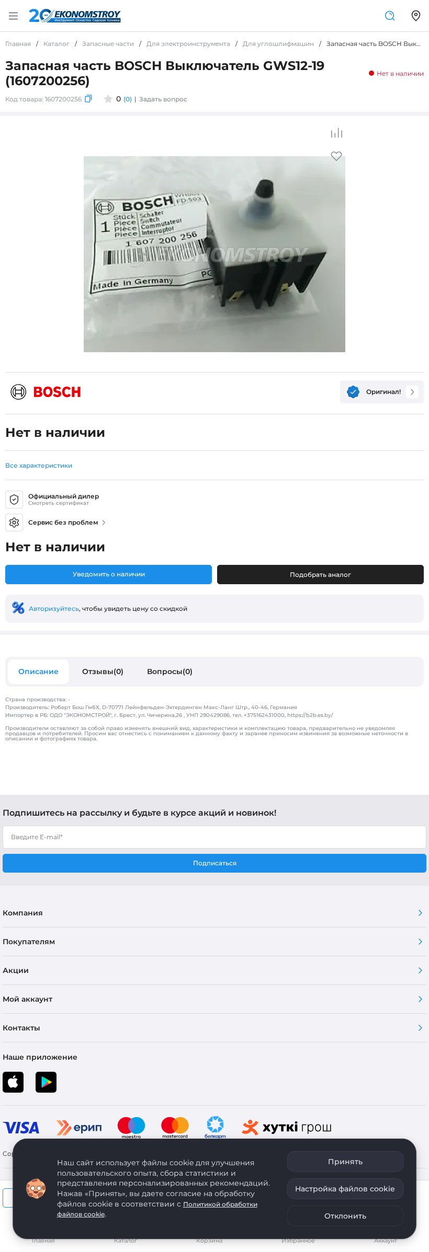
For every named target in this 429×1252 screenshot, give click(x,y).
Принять (345, 1161)
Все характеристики (38, 465)
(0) (127, 99)
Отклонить (345, 1216)
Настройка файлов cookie (345, 1188)
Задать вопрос (163, 99)
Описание (38, 671)
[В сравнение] (336, 132)
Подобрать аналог (320, 574)
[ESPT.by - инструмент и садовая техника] (75, 15)
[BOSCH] (45, 391)
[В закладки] (336, 160)
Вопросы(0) (170, 671)
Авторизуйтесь (54, 608)
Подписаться (214, 863)
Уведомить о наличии (109, 574)
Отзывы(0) (102, 671)
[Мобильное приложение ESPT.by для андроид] (13, 1082)
